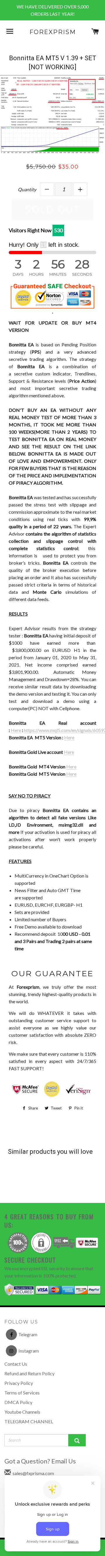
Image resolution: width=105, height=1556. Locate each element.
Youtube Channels (22, 1412)
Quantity (27, 189)
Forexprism (52, 32)
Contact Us (15, 1364)
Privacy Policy (18, 1383)
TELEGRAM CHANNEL (28, 1421)
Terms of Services (22, 1392)
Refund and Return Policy (29, 1373)
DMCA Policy (18, 1402)
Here (16, 730)
